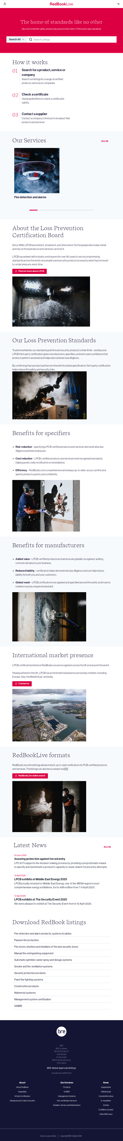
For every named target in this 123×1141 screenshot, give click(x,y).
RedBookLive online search (31, 775)
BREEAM (67, 1073)
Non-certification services (67, 1100)
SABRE (67, 1091)
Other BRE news (106, 1114)
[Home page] (61, 4)
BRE (61, 1045)
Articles (106, 1105)
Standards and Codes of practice (22, 1100)
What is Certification (22, 1096)
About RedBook (22, 1087)
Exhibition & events (106, 1109)
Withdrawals (106, 1091)
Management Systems (67, 1096)
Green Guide (61, 1057)
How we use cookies (48, 1136)
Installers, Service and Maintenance (66, 1105)
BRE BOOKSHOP (61, 1051)
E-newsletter (106, 1100)
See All (104, 141)
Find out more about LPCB (31, 271)
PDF (66, 768)
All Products (61, 1063)
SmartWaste (61, 1054)
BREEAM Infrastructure (61, 1060)
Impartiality (22, 1091)
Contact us (23, 683)
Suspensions (106, 1087)
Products (66, 1087)
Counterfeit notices (106, 1096)
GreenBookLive (58, 1073)
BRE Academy (61, 1048)
